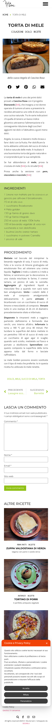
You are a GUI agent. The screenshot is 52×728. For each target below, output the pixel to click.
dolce (10, 378)
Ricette (32, 545)
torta (41, 378)
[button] (9, 87)
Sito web (8, 476)
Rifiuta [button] (26, 695)
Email (7, 466)
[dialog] (26, 673)
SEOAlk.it (26, 723)
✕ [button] (47, 643)
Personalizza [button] (25, 701)
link (17, 104)
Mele (17, 378)
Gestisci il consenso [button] (11, 710)
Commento (11, 421)
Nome (8, 455)
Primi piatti (22, 545)
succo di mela (29, 378)
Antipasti (22, 596)
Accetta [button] (26, 688)
